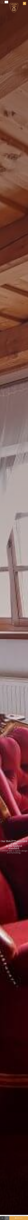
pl (2, 2)
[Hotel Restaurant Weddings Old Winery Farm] (14, 7)
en (6, 2)
